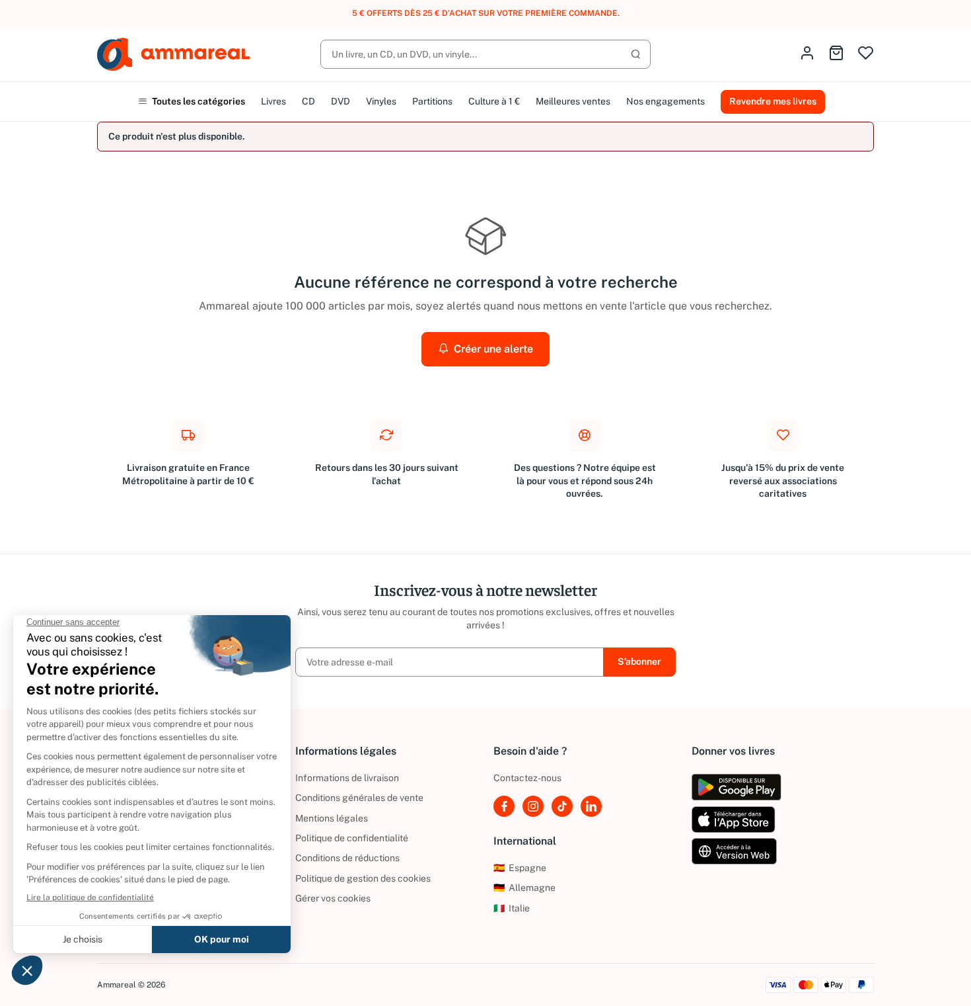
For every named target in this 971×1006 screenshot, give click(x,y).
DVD (340, 101)
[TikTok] (562, 806)
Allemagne (524, 887)
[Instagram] (533, 806)
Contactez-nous (527, 778)
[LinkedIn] (591, 806)
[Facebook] (504, 806)
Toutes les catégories (197, 101)
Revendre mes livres (772, 101)
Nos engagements (665, 101)
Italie (511, 908)
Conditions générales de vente (359, 797)
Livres (273, 101)
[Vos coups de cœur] (865, 54)
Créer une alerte (492, 349)
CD (308, 101)
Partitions (432, 101)
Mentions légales (331, 818)
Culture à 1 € (494, 101)
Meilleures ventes (573, 101)
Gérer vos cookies (333, 898)
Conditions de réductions (347, 858)
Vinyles (381, 101)
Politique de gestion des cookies (363, 878)
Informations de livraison (347, 778)
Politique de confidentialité (351, 838)
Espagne (519, 867)
